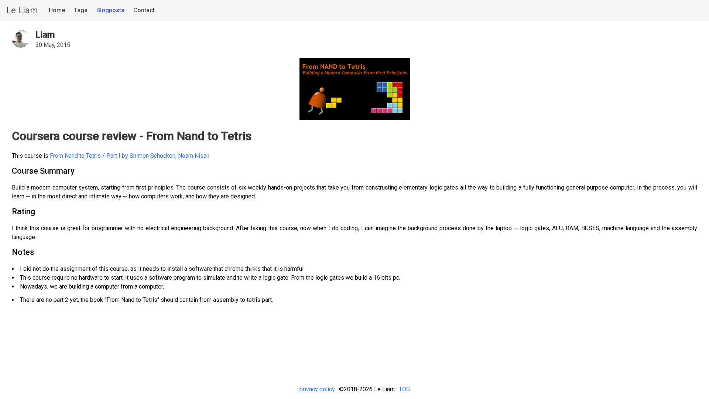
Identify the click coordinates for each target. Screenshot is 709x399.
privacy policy (317, 389)
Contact (144, 10)
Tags (81, 10)
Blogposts (110, 10)
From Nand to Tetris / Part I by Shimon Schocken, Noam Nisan (129, 155)
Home (57, 10)
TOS (404, 389)
